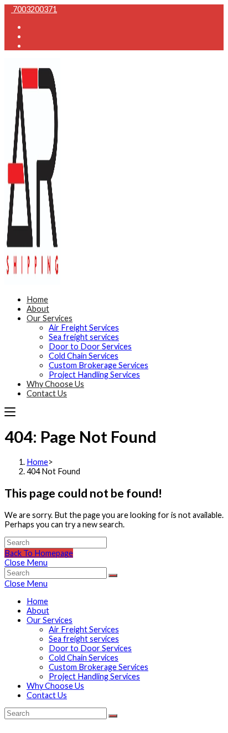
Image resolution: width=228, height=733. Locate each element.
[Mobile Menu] (9, 411)
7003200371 (34, 9)
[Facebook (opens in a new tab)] (30, 36)
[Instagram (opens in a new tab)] (30, 45)
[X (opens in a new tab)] (30, 27)
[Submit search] (112, 575)
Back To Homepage (38, 553)
